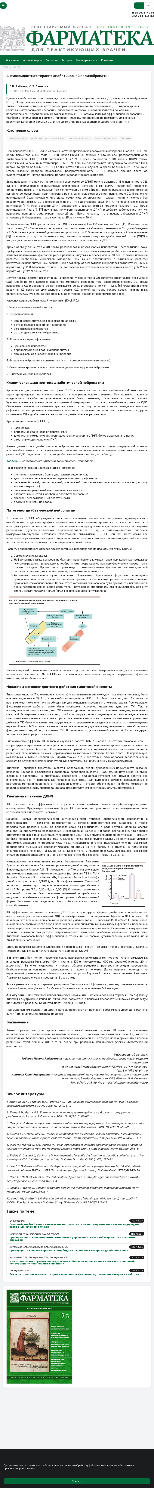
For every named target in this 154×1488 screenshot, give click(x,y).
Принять (77, 1481)
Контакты (107, 60)
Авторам (67, 60)
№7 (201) (17, 67)
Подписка (52, 60)
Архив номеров (32, 60)
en (148, 5)
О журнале (12, 60)
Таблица (12, 461)
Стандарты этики (86, 60)
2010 (5, 67)
